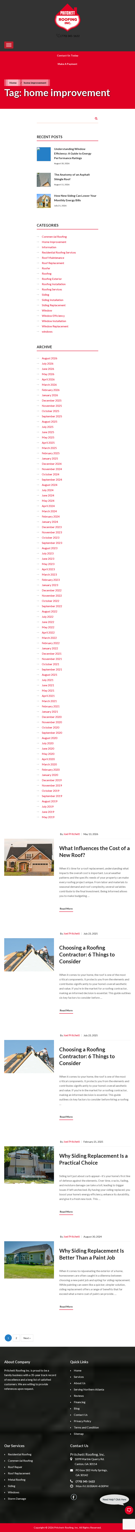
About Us (79, 1383)
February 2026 (51, 389)
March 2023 (49, 574)
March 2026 (49, 384)
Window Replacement (55, 326)
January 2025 (50, 458)
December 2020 (52, 716)
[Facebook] (74, 1497)
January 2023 (50, 585)
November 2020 (52, 722)
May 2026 (48, 374)
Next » (27, 1338)
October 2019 (50, 790)
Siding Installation (52, 299)
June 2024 (48, 495)
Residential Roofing (19, 1454)
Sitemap (79, 1433)
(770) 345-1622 (70, 35)
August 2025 (49, 421)
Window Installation (54, 321)
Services (79, 1376)
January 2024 (50, 521)
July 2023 (47, 553)
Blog (77, 1408)
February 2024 (51, 516)
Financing (79, 1402)
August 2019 (49, 801)
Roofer (46, 268)
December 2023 (52, 527)
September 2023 (52, 542)
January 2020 (50, 774)
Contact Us (81, 1414)
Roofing (47, 273)
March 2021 (49, 701)
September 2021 (52, 669)
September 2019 (52, 796)
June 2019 (48, 811)
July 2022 (47, 616)
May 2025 (48, 437)
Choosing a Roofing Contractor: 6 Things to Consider (87, 954)
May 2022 (48, 627)
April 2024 (48, 506)
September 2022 (52, 606)
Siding (45, 294)
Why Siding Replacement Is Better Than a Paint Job (91, 1254)
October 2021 (50, 664)
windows (47, 331)
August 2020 (49, 738)
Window (47, 310)
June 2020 (48, 748)
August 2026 (49, 358)
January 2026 (50, 395)
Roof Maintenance (53, 257)
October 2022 (50, 600)
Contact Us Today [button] (67, 55)
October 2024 (50, 474)
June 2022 (48, 622)
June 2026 (48, 368)
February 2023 (51, 579)
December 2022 (52, 590)
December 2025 (52, 400)
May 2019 (48, 817)
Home (13, 82)
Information (49, 247)
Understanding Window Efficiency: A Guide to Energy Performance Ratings (72, 153)
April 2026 (48, 379)
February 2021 (51, 706)
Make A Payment (67, 63)
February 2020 (51, 769)
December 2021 (52, 653)
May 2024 (48, 500)
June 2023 (48, 558)
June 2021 (48, 685)
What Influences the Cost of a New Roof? (94, 851)
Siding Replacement (54, 305)
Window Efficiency (53, 315)
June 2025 (48, 432)
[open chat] (129, 1510)
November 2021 (52, 658)
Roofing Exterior (52, 278)
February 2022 (51, 643)
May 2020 (48, 753)
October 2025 (50, 411)
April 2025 (48, 442)
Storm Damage (17, 1498)
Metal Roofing (16, 1479)
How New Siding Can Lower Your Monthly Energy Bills (75, 198)
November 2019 (52, 785)
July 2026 (47, 363)
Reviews (79, 1395)
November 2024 (52, 469)
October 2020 (50, 727)
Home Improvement (54, 241)
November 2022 (52, 595)
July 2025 (47, 426)
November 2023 (52, 532)
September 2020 (52, 732)
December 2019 (52, 780)
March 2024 (49, 511)
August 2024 (49, 484)
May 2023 (48, 564)
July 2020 (47, 743)
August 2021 (49, 674)
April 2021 (48, 695)
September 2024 (52, 479)
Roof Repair (15, 1467)
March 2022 (49, 637)
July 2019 (47, 806)
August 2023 (49, 548)
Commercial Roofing (54, 236)
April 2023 (48, 569)
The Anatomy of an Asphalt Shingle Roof (72, 177)
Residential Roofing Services (59, 252)
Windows (13, 1492)
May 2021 (48, 690)
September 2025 (52, 416)
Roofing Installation (54, 284)
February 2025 (51, 453)
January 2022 (50, 648)
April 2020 (48, 759)
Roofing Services (52, 289)
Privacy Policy (82, 1421)
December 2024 (52, 463)
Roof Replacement (53, 263)
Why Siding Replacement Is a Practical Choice (93, 1159)
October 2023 (50, 537)
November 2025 (52, 405)
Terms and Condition (86, 1427)
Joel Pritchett (71, 834)
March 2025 (49, 447)
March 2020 (49, 764)
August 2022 (49, 611)
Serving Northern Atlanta (89, 1389)
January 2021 (50, 711)
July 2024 (47, 490)
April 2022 (48, 632)
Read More (66, 908)
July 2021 (47, 680)
